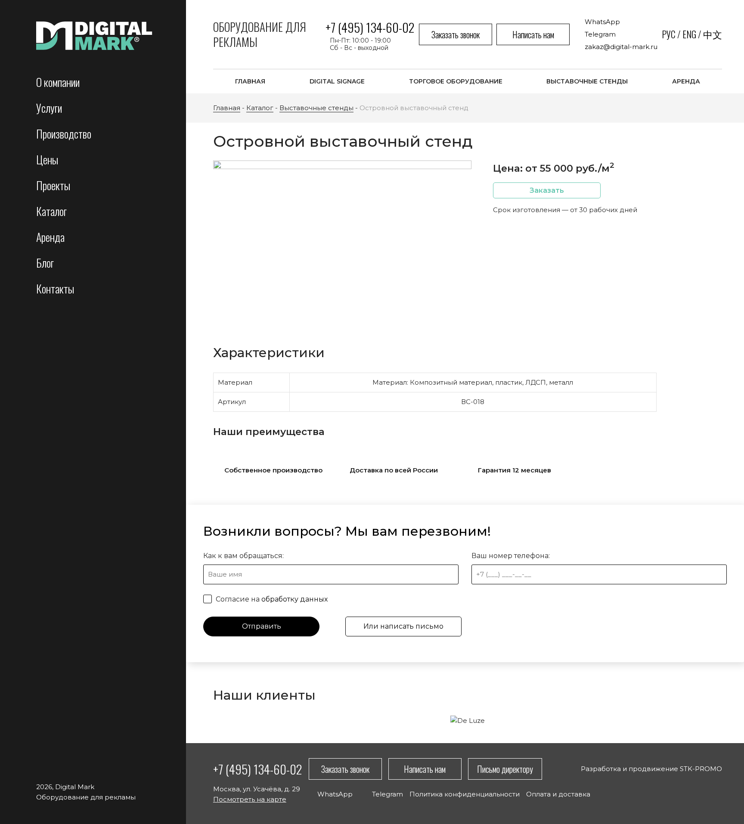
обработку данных (294, 599)
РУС (669, 34)
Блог (45, 262)
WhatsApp (602, 22)
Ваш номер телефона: (510, 556)
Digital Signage (337, 81)
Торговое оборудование (455, 81)
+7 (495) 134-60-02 (370, 27)
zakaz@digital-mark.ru (621, 47)
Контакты (55, 288)
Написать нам (533, 34)
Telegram (600, 34)
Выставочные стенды (587, 81)
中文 (712, 34)
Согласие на (271, 599)
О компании (58, 82)
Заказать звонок (455, 34)
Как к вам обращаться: (243, 556)
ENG (689, 34)
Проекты (53, 185)
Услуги (49, 107)
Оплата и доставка (558, 794)
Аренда (50, 236)
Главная (250, 81)
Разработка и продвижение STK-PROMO (651, 769)
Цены (47, 159)
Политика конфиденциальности (464, 794)
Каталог (51, 211)
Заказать (547, 190)
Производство (63, 133)
